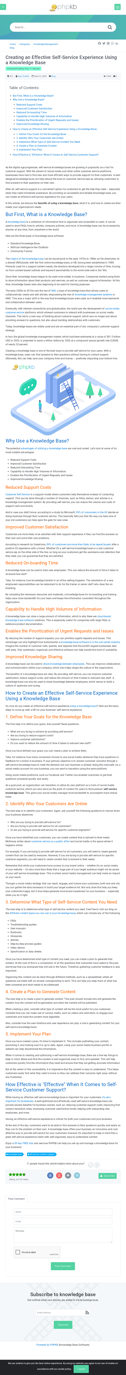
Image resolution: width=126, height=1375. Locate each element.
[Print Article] (68, 1175)
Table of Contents (24, 88)
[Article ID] (8, 76)
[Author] (17, 76)
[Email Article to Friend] (77, 1175)
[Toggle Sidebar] (3, 7)
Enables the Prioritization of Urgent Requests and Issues (47, 120)
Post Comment (63, 1266)
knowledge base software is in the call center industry (90, 642)
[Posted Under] (50, 76)
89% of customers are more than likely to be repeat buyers (79, 544)
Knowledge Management (45, 44)
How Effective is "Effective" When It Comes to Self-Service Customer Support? (56, 154)
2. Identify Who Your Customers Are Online (39, 138)
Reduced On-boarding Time (31, 112)
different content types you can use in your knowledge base (43, 913)
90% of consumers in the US (91, 512)
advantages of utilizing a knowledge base (44, 448)
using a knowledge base (83, 706)
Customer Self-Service (18, 494)
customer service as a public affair (50, 841)
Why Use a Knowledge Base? (29, 99)
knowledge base (17, 221)
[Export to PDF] (59, 1175)
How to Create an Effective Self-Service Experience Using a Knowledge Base (55, 129)
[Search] (110, 27)
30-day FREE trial (23, 1143)
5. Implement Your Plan (29, 149)
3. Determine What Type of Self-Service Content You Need (48, 141)
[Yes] (90, 1163)
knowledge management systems (93, 294)
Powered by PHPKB (47, 1344)
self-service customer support (42, 1154)
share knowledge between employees (64, 663)
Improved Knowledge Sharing (32, 124)
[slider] (17, 1174)
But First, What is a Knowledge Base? (33, 95)
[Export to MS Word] (50, 1175)
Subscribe (109, 1175)
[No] (96, 1163)
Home (13, 44)
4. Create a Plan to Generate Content (36, 145)
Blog (12, 48)
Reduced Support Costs (29, 104)
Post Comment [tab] (16, 1198)
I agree (81, 1368)
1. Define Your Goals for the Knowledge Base (41, 134)
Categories (24, 44)
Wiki (53, 290)
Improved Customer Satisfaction (34, 108)
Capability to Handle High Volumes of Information (44, 116)
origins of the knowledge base (27, 258)
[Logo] (63, 7)
